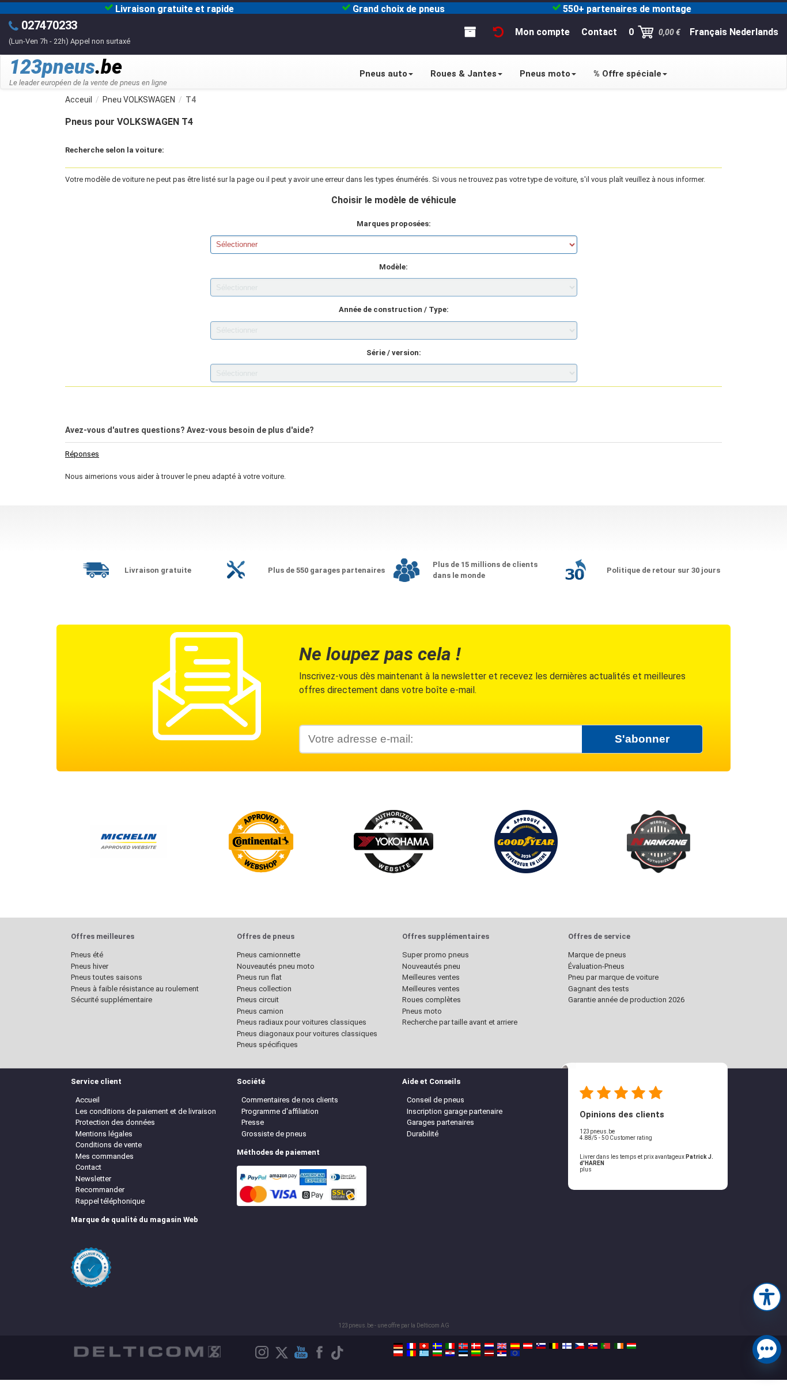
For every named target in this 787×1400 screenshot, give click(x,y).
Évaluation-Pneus (596, 966)
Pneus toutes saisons (106, 977)
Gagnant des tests (598, 988)
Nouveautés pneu (431, 966)
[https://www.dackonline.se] (437, 1346)
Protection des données (115, 1122)
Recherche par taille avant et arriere (459, 1022)
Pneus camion (260, 1011)
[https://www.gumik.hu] (631, 1346)
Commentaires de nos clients (289, 1099)
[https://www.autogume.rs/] (501, 1353)
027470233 (49, 25)
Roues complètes (431, 999)
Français (708, 31)
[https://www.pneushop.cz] (579, 1346)
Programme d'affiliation (280, 1111)
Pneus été (87, 954)
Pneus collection (264, 988)
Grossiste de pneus (274, 1133)
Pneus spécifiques (267, 1044)
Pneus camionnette (268, 954)
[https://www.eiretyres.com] (618, 1346)
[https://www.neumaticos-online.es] (515, 1346)
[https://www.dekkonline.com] (463, 1346)
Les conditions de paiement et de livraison (145, 1111)
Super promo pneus (435, 954)
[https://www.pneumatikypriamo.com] (592, 1346)
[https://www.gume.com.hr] (450, 1353)
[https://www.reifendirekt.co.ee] (463, 1353)
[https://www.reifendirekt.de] (398, 1346)
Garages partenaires (440, 1122)
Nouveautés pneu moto (276, 966)
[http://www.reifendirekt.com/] (515, 1353)
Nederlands (753, 31)
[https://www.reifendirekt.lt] (475, 1353)
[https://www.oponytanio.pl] (398, 1353)
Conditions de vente (108, 1144)
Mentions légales (104, 1133)
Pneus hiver (89, 966)
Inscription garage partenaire (454, 1111)
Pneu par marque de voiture (613, 977)
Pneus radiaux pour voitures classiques (301, 1022)
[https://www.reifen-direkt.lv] (489, 1353)
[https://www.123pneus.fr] (411, 1346)
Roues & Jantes (463, 74)
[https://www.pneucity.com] (605, 1346)
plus (586, 1169)
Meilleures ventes (431, 977)
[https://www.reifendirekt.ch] (424, 1346)
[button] (766, 1296)
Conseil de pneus (435, 1099)
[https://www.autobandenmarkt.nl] (489, 1346)
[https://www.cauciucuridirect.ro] (411, 1353)
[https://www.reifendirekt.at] (527, 1346)
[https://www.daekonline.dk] (475, 1346)
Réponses (82, 454)
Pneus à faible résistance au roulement (135, 988)
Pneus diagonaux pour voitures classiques (307, 1033)
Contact (88, 1167)
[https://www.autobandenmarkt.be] (553, 1346)
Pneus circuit (258, 999)
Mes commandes (104, 1156)
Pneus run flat (259, 977)
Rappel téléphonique (110, 1201)
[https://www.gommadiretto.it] (450, 1346)
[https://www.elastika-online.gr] (424, 1353)
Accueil (87, 1099)
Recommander (99, 1189)
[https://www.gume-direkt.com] (541, 1346)
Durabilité (422, 1133)
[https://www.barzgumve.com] (437, 1353)
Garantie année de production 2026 (626, 999)
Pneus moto (545, 74)
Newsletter (93, 1178)
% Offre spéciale (627, 74)
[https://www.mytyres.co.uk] (501, 1346)
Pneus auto (383, 74)
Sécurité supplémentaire (111, 999)
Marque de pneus (597, 954)
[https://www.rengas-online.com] (567, 1346)
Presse (252, 1122)
